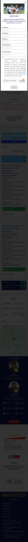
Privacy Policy (22, 74)
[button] (15, 67)
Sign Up (14, 87)
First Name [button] (5, 27)
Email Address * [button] (6, 45)
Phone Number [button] (6, 51)
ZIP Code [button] (4, 39)
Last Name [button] (5, 33)
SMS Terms (10, 76)
